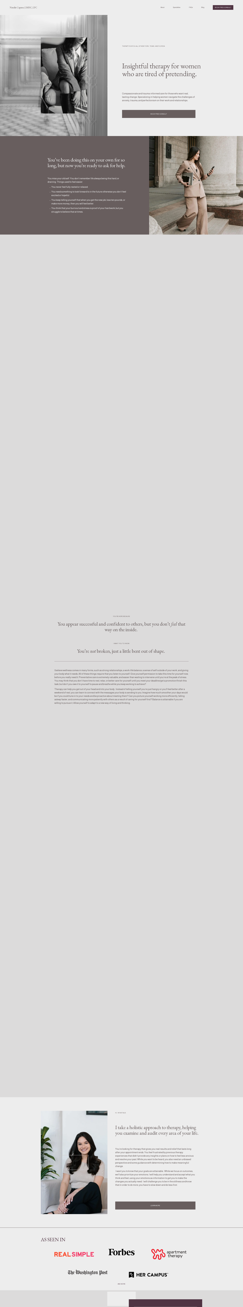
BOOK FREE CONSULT (223, 7)
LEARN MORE (155, 1205)
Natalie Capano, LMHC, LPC (23, 7)
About (162, 7)
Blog (202, 7)
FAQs (191, 7)
